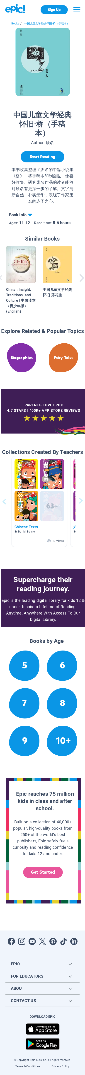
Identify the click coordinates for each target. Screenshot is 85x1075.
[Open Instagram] (21, 941)
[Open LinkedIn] (74, 941)
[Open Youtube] (32, 941)
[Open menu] (76, 9)
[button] (39, 501)
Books (15, 23)
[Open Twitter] (42, 941)
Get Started (43, 872)
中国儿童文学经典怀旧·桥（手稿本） (47, 23)
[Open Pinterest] (53, 941)
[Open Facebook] (11, 941)
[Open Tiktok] (63, 941)
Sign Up (54, 9)
